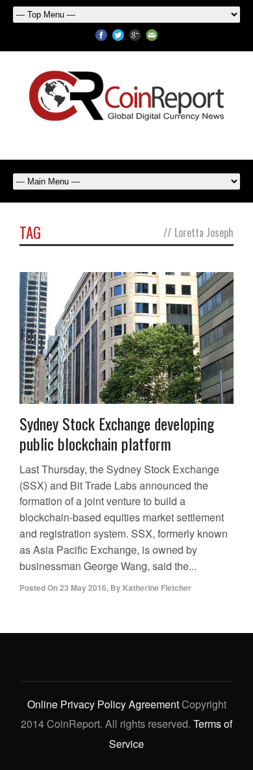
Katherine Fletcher (157, 587)
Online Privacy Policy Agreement (103, 704)
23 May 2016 (83, 587)
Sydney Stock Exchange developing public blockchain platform (116, 433)
